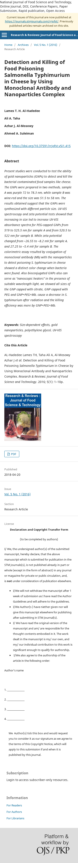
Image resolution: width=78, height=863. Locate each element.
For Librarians (15, 818)
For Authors (14, 812)
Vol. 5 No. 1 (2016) (45, 45)
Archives (23, 45)
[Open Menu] (4, 35)
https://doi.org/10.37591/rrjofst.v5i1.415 (41, 146)
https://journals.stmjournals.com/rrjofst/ (31, 21)
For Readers (14, 805)
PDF (13, 454)
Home (8, 45)
